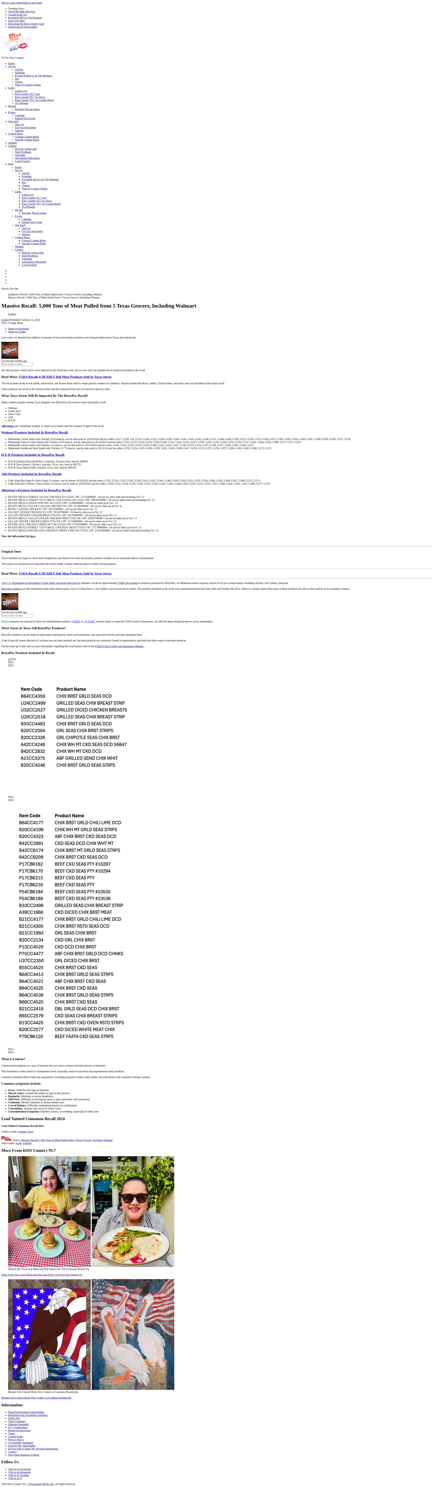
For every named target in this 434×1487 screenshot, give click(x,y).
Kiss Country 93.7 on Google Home (34, 100)
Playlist (12, 106)
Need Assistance (17, 1421)
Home (11, 63)
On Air (12, 66)
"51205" (76, 621)
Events (11, 112)
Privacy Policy (16, 1439)
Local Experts (22, 161)
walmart (27, 1143)
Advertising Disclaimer (27, 158)
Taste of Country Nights (28, 84)
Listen (11, 87)
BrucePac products (11, 588)
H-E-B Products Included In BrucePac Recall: (33, 455)
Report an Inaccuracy (19, 1430)
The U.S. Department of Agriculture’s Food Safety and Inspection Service (40, 583)
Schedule (20, 72)
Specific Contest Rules (27, 139)
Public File (14, 1418)
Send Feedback (23, 152)
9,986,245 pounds (127, 583)
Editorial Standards (18, 1424)
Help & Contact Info (26, 149)
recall (18, 1143)
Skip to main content (12, 2)
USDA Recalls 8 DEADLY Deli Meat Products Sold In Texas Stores (65, 377)
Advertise (20, 155)
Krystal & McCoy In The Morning (33, 75)
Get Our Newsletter (25, 127)
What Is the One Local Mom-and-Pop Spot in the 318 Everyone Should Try (42, 1274)
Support (19, 130)
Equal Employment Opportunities (26, 1412)
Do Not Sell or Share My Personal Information (33, 1448)
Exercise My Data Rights (21, 1445)
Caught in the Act (17, 14)
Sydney (5, 319)
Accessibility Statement (20, 1442)
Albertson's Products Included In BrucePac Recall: (36, 490)
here (32, 536)
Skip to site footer (32, 2)
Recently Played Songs (27, 109)
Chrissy (19, 81)
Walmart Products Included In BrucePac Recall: (34, 432)
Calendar (20, 115)
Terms (11, 1433)
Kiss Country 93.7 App (27, 94)
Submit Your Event (25, 118)
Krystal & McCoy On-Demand (25, 17)
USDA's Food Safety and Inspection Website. (119, 646)
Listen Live (21, 91)
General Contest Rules (27, 136)
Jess (17, 78)
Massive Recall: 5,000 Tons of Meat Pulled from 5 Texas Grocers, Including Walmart (67, 1140)
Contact (12, 145)
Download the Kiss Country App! (26, 23)
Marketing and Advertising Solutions (27, 1415)
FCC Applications (17, 1427)
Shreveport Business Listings (23, 1454)
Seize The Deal (16, 20)
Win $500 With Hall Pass (21, 11)
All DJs (19, 69)
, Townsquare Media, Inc (40, 1484)
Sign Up (19, 124)
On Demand (21, 103)
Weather (12, 142)
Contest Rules (15, 133)
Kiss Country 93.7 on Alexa (30, 97)
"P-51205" (90, 621)
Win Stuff (13, 121)
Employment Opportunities (22, 26)
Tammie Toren (26, 1131)
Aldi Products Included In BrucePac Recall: (31, 474)
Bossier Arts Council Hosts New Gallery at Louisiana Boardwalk (36, 1397)
